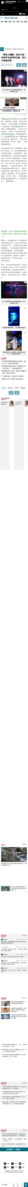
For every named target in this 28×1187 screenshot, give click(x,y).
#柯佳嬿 (23, 387)
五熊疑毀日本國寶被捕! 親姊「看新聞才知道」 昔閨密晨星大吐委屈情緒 (5, 403)
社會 (13, 21)
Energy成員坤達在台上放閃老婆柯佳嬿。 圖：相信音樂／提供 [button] (14, 302)
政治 (2, 21)
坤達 (17, 126)
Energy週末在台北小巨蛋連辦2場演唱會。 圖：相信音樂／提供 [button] (14, 90)
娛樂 (25, 21)
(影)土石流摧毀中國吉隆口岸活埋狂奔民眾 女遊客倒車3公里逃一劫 (14, 234)
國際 (6, 21)
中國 (17, 21)
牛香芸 (6, 64)
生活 (21, 21)
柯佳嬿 (11, 134)
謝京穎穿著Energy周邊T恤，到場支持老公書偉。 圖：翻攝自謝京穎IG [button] (14, 353)
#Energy (10, 388)
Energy (6, 119)
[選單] (1, 17)
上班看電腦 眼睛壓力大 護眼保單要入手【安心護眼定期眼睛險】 (19, 403)
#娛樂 (3, 387)
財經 (10, 21)
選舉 (18, 939)
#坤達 (16, 387)
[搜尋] (26, 17)
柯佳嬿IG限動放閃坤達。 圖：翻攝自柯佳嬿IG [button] (14, 327)
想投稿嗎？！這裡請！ (14, 1149)
